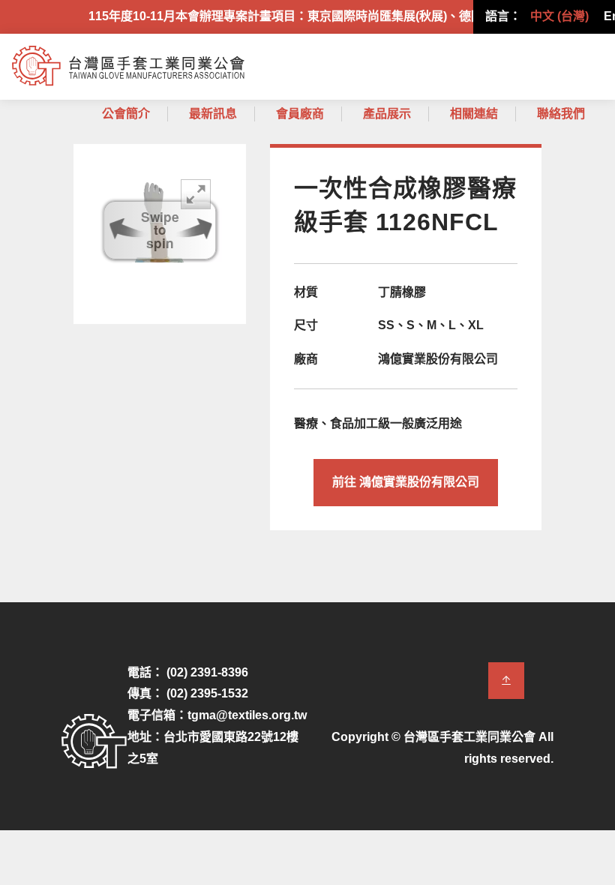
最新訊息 (213, 113)
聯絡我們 (561, 113)
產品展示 (387, 113)
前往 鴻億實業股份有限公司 (405, 482)
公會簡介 (126, 113)
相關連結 (474, 113)
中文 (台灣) (559, 16)
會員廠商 (300, 113)
